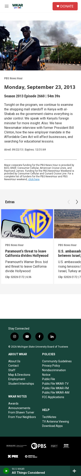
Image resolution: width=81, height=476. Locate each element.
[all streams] (75, 471)
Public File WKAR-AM (55, 392)
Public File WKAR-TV (55, 383)
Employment (16, 379)
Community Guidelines (57, 361)
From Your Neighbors (22, 417)
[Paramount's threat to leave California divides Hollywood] (27, 223)
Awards (13, 403)
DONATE (67, 6)
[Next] (77, 202)
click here (33, 179)
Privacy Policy (51, 365)
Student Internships (21, 383)
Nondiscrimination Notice (54, 372)
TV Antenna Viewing (55, 421)
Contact (13, 365)
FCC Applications (53, 397)
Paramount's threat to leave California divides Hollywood (26, 253)
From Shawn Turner (21, 412)
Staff (11, 370)
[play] (6, 471)
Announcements (19, 408)
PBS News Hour (13, 78)
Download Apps (52, 426)
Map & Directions (19, 374)
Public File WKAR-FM (55, 388)
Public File (48, 379)
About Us (14, 361)
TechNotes (49, 417)
